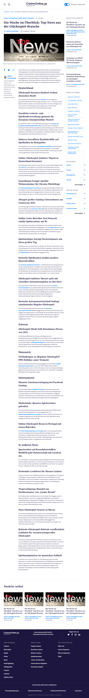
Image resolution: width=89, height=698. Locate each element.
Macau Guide (72, 140)
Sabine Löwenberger (12, 31)
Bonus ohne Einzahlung (72, 152)
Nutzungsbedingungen (12, 691)
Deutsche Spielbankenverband (30, 265)
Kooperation (53, 227)
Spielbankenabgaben (38, 342)
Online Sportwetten (75, 136)
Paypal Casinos (36, 646)
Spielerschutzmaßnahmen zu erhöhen (30, 414)
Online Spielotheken (75, 128)
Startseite (6, 12)
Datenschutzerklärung (35, 691)
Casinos (12, 12)
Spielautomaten (74, 97)
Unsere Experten (63, 650)
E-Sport (68, 66)
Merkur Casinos (73, 124)
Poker (68, 32)
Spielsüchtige (25, 252)
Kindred (43, 100)
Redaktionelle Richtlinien (58, 691)
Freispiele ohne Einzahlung (73, 148)
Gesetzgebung (13, 18)
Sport (83, 32)
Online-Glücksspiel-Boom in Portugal (32, 431)
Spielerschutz (77, 32)
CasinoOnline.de (71, 194)
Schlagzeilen (8, 667)
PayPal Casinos (70, 203)
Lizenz (23, 167)
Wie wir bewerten (64, 653)
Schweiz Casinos (74, 111)
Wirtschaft (31, 18)
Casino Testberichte (37, 660)
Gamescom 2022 (36, 209)
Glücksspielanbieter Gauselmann (31, 188)
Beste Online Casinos (72, 115)
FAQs (59, 656)
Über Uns (61, 646)
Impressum (78, 691)
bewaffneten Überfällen (45, 146)
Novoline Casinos (71, 208)
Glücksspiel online (75, 100)
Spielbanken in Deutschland (73, 132)
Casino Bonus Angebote (39, 663)
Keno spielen (72, 107)
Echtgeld (69, 198)
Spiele (20, 18)
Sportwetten (73, 104)
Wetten (25, 18)
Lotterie (81, 30)
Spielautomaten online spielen (74, 120)
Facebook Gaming (38, 389)
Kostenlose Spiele (74, 143)
